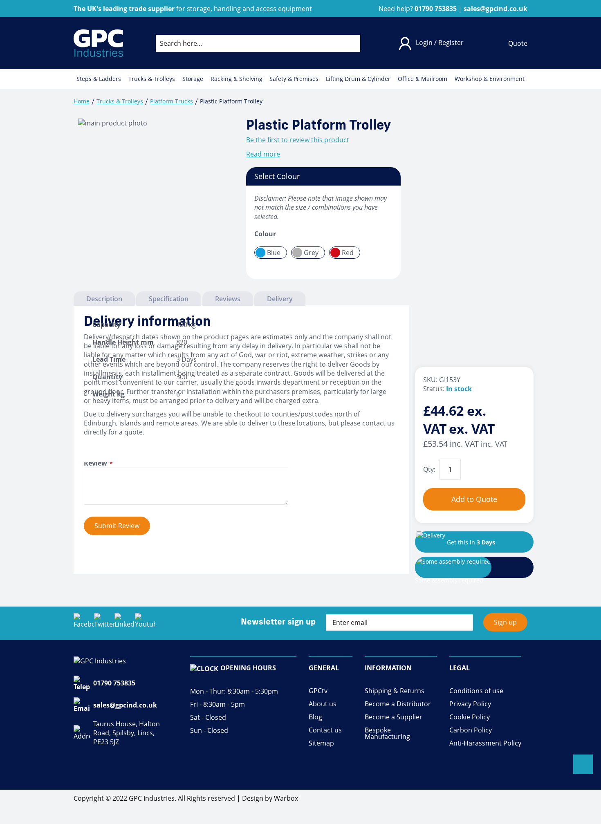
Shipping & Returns (394, 690)
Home (82, 101)
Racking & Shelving (236, 79)
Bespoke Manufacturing (387, 733)
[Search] (347, 43)
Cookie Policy (469, 717)
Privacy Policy (470, 704)
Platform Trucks (171, 101)
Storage (192, 79)
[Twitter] (104, 623)
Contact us (325, 730)
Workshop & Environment (490, 79)
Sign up (505, 622)
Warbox (286, 798)
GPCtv (318, 690)
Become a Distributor (398, 704)
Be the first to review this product (297, 139)
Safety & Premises (293, 79)
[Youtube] (145, 623)
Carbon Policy (470, 730)
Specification (168, 298)
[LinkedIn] (124, 623)
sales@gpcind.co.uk (125, 705)
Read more (263, 154)
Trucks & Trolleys (151, 79)
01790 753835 (114, 682)
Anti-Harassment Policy (485, 743)
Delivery (280, 298)
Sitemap (321, 743)
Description (104, 298)
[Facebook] (84, 623)
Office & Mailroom (422, 79)
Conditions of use (476, 690)
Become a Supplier (393, 717)
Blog (315, 717)
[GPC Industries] (98, 43)
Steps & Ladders (98, 79)
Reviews (227, 298)
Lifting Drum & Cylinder (358, 79)
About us (322, 704)
